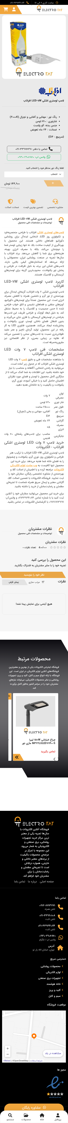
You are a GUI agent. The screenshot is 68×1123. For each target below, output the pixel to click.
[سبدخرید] (5, 9)
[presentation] (58, 759)
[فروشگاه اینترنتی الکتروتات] (51, 9)
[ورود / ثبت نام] (14, 9)
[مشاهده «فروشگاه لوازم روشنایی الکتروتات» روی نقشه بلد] (34, 1036)
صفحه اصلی (47, 881)
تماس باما (19, 881)
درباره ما (32, 881)
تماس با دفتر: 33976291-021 (31, 149)
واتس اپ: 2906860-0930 (31, 157)
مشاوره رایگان (32, 1107)
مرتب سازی (34, 582)
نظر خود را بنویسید (34, 575)
